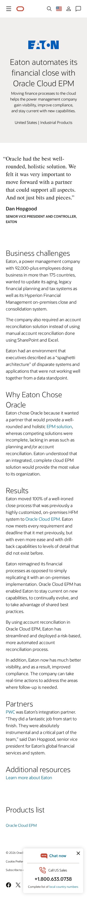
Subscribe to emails (18, 870)
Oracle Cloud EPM (42, 519)
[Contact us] (78, 9)
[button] (9, 9)
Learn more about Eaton (29, 777)
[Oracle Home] (20, 8)
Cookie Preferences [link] (18, 861)
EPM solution (59, 426)
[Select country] (59, 9)
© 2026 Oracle (15, 852)
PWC (10, 712)
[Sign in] (69, 9)
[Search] (49, 9)
